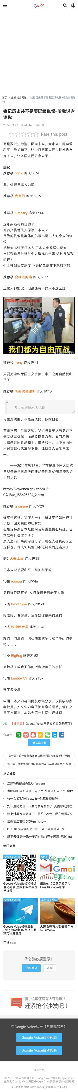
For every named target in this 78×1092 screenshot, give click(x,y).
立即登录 (31, 968)
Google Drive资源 (44, 1081)
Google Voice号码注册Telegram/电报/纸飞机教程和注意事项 (20, 930)
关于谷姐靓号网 (65, 1081)
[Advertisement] (39, 54)
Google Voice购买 (46, 1078)
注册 (50, 968)
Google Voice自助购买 (39, 1050)
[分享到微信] (47, 735)
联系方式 (39, 1070)
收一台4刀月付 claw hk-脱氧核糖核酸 (32, 798)
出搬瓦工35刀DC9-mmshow (26, 821)
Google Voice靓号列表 (39, 1037)
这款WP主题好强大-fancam (26, 783)
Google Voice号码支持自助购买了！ (50, 723)
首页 (4, 97)
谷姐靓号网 (39, 5)
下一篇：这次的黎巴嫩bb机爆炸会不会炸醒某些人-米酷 (39, 764)
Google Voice (12, 856)
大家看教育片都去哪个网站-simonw (56, 928)
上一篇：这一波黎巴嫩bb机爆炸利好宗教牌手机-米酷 (39, 755)
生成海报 (40, 742)
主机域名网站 (19, 97)
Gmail (44, 856)
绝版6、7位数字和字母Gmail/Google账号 (55, 885)
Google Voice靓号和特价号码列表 (20, 887)
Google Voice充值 (23, 1081)
